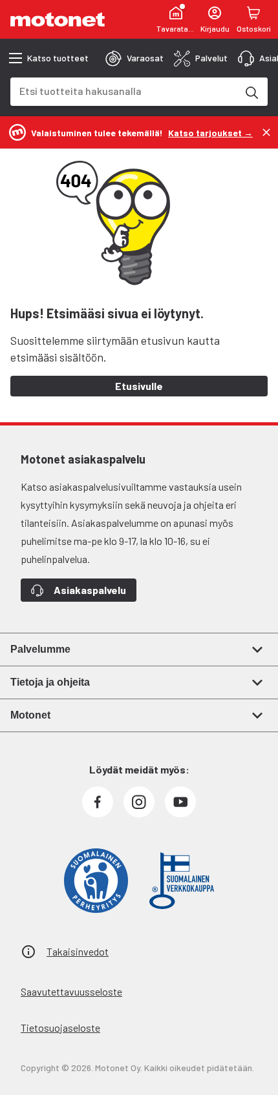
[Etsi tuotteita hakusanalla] (251, 91)
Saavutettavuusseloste (71, 991)
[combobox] (123, 91)
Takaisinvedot (78, 951)
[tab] (134, 58)
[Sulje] (266, 132)
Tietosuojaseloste (60, 1027)
